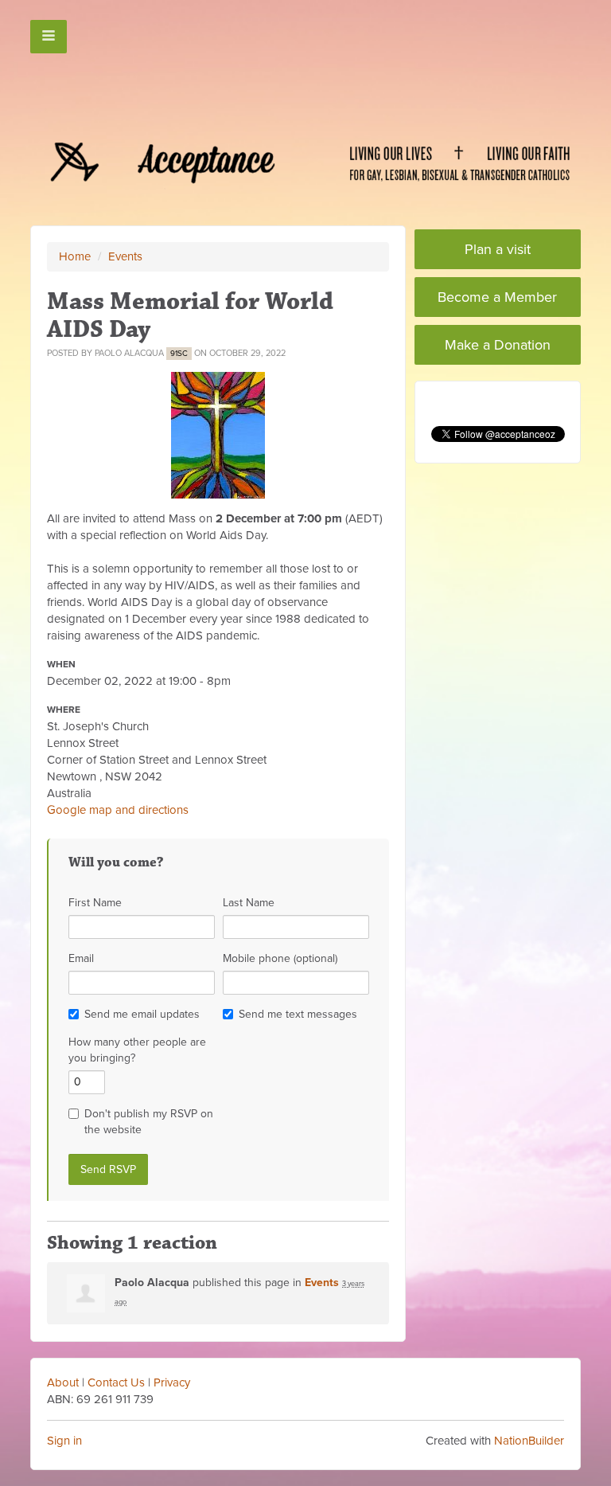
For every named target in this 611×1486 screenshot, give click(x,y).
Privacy (172, 1382)
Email (81, 958)
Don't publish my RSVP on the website (148, 1121)
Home (75, 256)
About (63, 1382)
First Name (95, 902)
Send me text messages (298, 1014)
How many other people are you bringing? (137, 1050)
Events (125, 256)
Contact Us (116, 1382)
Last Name (248, 902)
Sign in (64, 1440)
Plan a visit (498, 249)
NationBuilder (529, 1440)
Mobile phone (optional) (280, 958)
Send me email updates (142, 1014)
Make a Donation (498, 345)
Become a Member (497, 297)
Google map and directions (118, 810)
